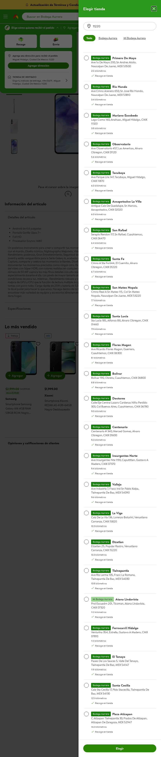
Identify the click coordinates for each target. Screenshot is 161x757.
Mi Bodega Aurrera (134, 38)
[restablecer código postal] (89, 26)
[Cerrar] (154, 8)
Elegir (120, 748)
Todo (89, 38)
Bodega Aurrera (108, 38)
